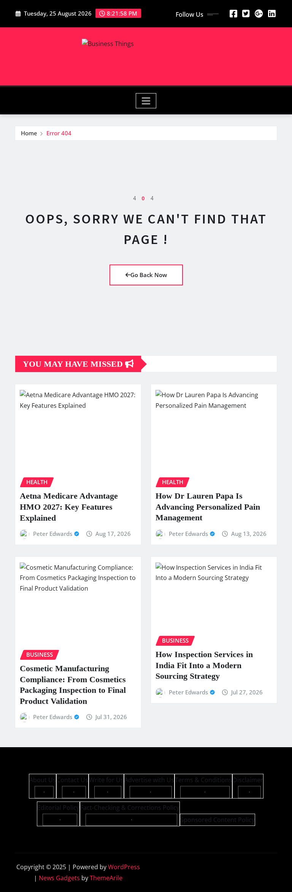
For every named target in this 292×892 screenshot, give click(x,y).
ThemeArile (106, 878)
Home (29, 133)
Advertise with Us (149, 780)
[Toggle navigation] (146, 100)
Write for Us (106, 780)
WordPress (124, 867)
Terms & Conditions (203, 780)
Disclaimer (248, 780)
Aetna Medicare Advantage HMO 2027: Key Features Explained (69, 506)
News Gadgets (59, 878)
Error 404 (58, 133)
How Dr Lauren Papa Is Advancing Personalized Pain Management (208, 506)
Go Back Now (148, 275)
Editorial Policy (58, 807)
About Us (42, 780)
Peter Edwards (52, 533)
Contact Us (72, 780)
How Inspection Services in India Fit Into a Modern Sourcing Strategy (204, 665)
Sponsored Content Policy (217, 820)
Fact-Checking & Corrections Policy (129, 807)
